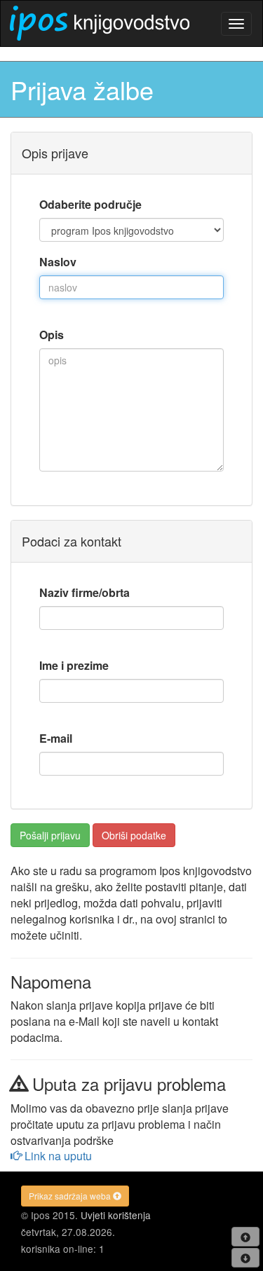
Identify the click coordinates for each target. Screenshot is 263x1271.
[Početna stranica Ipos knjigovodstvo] (99, 23)
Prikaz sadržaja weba (71, 1196)
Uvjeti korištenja (116, 1215)
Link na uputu (57, 1156)
